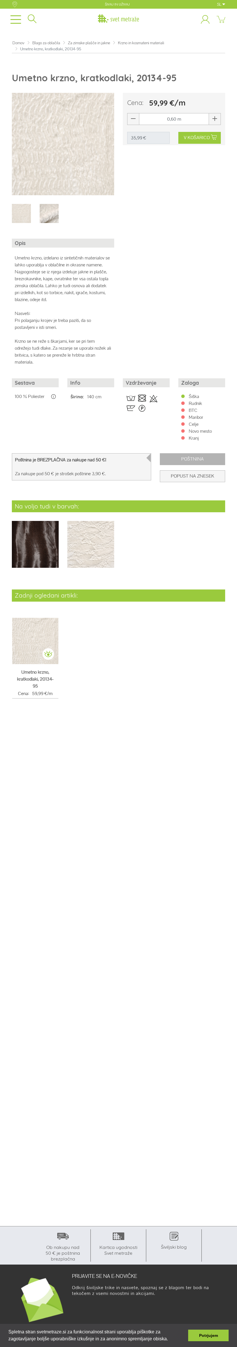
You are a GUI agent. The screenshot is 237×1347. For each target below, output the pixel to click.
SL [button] (219, 4)
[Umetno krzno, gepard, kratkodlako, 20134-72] (35, 548)
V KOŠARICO (197, 137)
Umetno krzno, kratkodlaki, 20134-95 (35, 679)
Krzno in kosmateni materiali (141, 42)
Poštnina (192, 459)
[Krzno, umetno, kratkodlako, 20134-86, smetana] (90, 548)
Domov (18, 42)
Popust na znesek (192, 476)
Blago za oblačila (46, 42)
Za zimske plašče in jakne (89, 42)
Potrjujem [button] (208, 1335)
